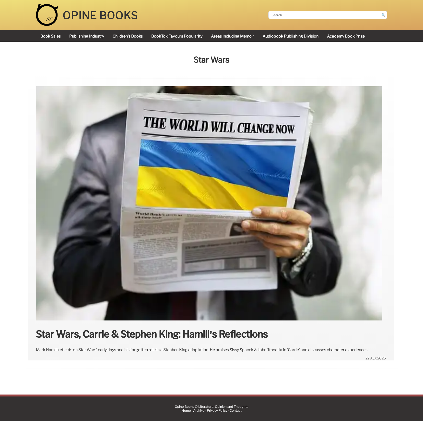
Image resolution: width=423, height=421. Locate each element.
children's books (128, 36)
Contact (236, 410)
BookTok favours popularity (176, 36)
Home (186, 410)
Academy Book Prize (346, 36)
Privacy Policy (217, 410)
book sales (50, 36)
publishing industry (86, 36)
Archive (199, 410)
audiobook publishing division (290, 36)
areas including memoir (232, 36)
